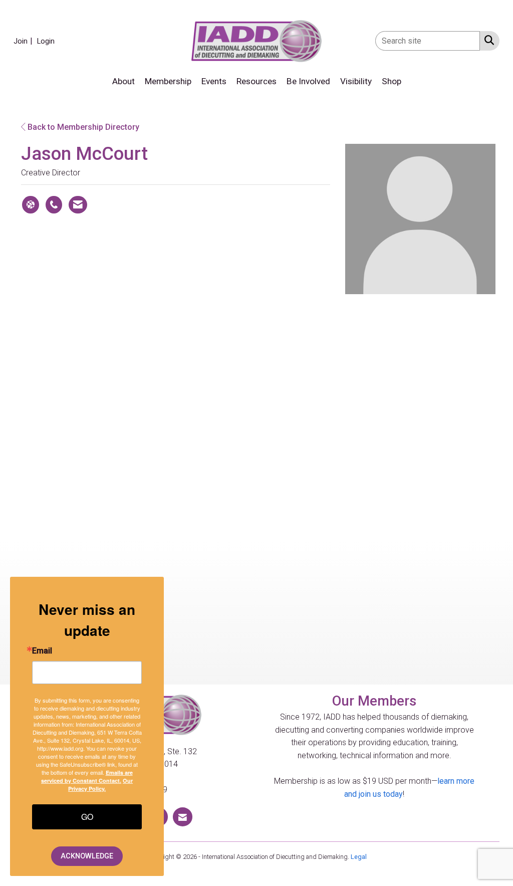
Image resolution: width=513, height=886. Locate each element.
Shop (391, 81)
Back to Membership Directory (82, 127)
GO (87, 816)
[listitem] (24, 41)
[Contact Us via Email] (182, 816)
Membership (168, 81)
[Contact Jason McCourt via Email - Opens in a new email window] (78, 205)
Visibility (356, 81)
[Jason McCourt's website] (30, 205)
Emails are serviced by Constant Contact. (87, 776)
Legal (359, 856)
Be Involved (308, 81)
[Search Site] (487, 40)
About (123, 81)
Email (42, 651)
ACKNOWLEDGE (87, 856)
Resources (256, 81)
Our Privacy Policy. (100, 784)
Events (213, 81)
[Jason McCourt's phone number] (54, 205)
